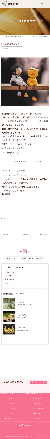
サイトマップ (37, 419)
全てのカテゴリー (11, 272)
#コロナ (17, 258)
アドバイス (9, 276)
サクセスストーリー (7, 219)
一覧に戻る (25, 234)
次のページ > (43, 234)
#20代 (9, 258)
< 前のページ (6, 234)
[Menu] (46, 3)
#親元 (31, 258)
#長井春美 (39, 258)
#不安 (24, 258)
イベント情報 (9, 279)
